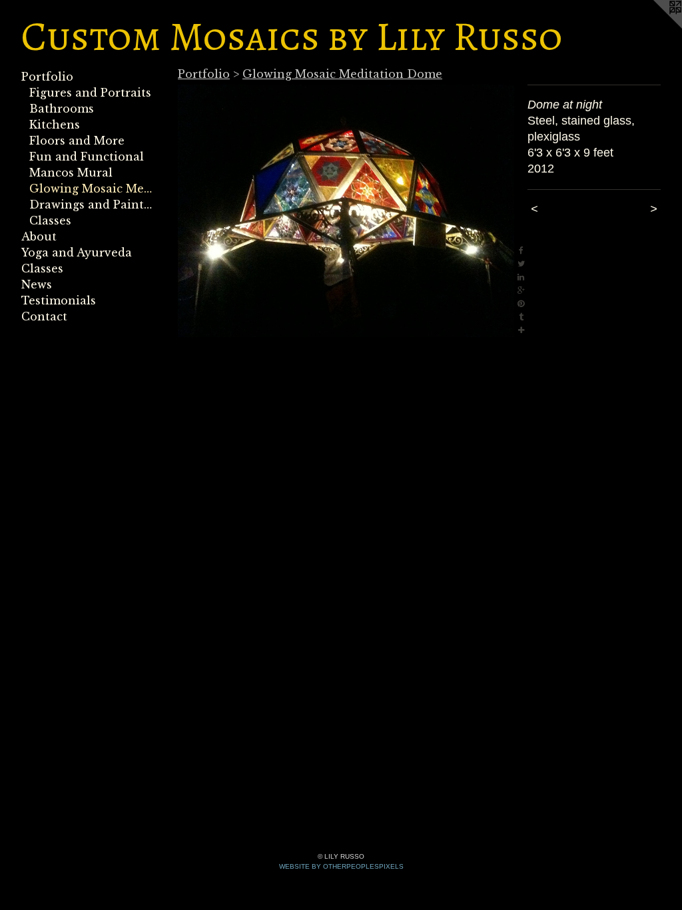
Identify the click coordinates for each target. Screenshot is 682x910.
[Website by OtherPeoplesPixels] (655, 26)
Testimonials (58, 300)
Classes (50, 220)
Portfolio (47, 76)
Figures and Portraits (90, 92)
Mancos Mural (71, 172)
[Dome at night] (346, 211)
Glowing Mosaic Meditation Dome (92, 188)
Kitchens (54, 124)
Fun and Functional (86, 156)
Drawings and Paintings (92, 204)
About (39, 236)
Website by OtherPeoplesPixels (341, 866)
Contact (44, 316)
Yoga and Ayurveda (76, 252)
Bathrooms (61, 108)
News (36, 284)
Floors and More (77, 140)
